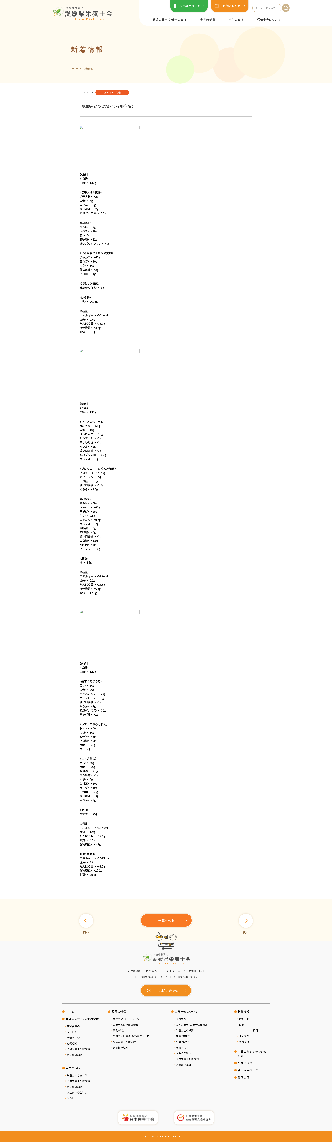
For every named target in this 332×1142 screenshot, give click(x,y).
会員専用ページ (189, 6)
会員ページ (73, 1037)
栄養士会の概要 (185, 1030)
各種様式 (72, 1043)
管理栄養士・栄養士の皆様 (169, 19)
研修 (241, 1024)
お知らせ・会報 (112, 92)
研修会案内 (73, 1026)
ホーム (70, 1012)
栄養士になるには (77, 1075)
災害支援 (244, 1041)
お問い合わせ (232, 6)
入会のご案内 (183, 1053)
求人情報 (244, 1036)
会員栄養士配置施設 (78, 1049)
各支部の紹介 (74, 1054)
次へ (246, 932)
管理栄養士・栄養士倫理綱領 (192, 1024)
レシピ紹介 (73, 1032)
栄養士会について (269, 19)
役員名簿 (181, 1047)
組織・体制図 (183, 1041)
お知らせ (244, 1019)
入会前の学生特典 (77, 1092)
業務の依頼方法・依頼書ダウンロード (134, 1036)
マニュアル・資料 (248, 1030)
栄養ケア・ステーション (126, 1019)
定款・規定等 (183, 1036)
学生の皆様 (236, 19)
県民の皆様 (207, 19)
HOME (75, 68)
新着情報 (243, 1012)
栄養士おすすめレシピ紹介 (252, 1054)
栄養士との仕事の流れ (125, 1024)
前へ (86, 932)
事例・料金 (118, 1030)
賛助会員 (243, 1077)
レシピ (71, 1098)
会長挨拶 (181, 1019)
